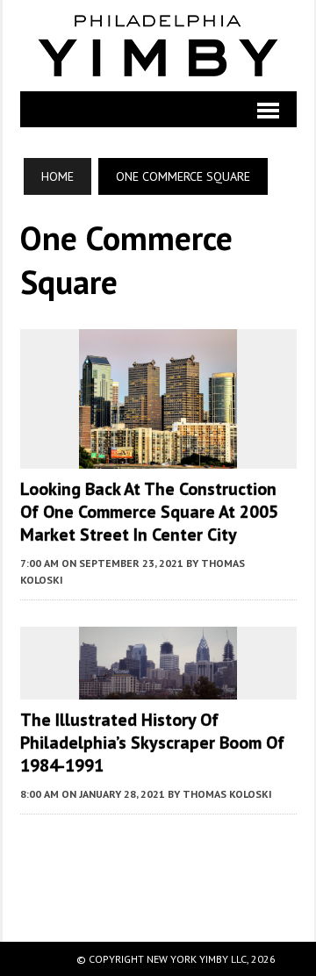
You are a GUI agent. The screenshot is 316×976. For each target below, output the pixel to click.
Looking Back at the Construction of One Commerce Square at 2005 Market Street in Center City (149, 511)
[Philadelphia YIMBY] (158, 45)
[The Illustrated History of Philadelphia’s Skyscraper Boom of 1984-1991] (158, 688)
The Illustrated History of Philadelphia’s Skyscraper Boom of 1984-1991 (152, 742)
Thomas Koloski (227, 793)
